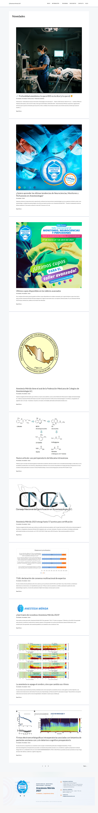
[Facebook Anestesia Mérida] (20, 795)
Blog (86, 3)
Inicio (48, 3)
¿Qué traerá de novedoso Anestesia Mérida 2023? (37, 615)
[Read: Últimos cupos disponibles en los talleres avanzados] (49, 255)
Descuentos (73, 3)
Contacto (81, 3)
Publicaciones (30, 98)
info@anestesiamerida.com (69, 796)
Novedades (18, 98)
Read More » (19, 111)
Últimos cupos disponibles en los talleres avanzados (38, 291)
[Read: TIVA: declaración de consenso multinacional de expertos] (42, 561)
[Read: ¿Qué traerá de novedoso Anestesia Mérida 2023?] (32, 608)
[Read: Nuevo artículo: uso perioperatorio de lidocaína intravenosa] (41, 436)
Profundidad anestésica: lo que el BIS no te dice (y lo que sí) (44, 96)
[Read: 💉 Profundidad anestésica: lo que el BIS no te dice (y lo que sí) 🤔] (49, 60)
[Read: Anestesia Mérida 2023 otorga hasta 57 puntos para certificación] (44, 501)
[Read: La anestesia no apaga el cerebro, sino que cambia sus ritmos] (42, 661)
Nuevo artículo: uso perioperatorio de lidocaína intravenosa (42, 458)
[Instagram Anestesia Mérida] (24, 795)
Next (85, 766)
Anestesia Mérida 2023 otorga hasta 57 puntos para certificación (44, 521)
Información (55, 3)
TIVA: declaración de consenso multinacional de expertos (41, 578)
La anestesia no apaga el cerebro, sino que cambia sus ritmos (42, 684)
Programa (65, 3)
